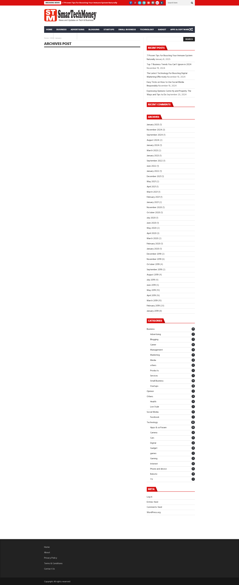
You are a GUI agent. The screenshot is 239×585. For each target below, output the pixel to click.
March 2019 (152, 300)
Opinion (150, 391)
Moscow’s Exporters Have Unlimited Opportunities (66, 88)
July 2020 (151, 218)
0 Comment (85, 113)
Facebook (154, 417)
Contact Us (49, 569)
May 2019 (151, 290)
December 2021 (154, 176)
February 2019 (153, 306)
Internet (154, 464)
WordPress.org (154, 512)
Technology (147, 29)
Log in (149, 497)
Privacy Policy (50, 558)
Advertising (77, 29)
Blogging (94, 29)
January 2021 (153, 202)
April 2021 (151, 187)
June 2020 (151, 223)
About (47, 552)
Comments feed (154, 507)
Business (61, 29)
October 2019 (153, 264)
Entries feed (152, 502)
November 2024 (154, 130)
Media (153, 360)
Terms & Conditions (53, 563)
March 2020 (152, 238)
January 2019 (153, 311)
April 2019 (151, 295)
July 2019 (151, 280)
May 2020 (151, 228)
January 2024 (153, 145)
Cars (48, 36)
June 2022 (151, 166)
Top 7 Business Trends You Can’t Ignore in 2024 (169, 64)
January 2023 (153, 156)
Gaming (153, 458)
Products (154, 371)
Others (150, 396)
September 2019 (154, 269)
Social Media (153, 412)
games (153, 453)
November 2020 (154, 207)
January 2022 (153, 171)
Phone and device (65, 36)
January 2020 (153, 249)
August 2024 (153, 140)
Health (153, 402)
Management (156, 350)
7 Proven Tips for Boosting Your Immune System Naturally (90, 2)
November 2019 (154, 259)
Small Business (127, 29)
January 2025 (153, 125)
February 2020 (153, 244)
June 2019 (151, 285)
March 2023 (152, 150)
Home (49, 29)
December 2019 (154, 254)
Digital (153, 443)
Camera (153, 433)
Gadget (162, 29)
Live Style (154, 407)
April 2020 (151, 233)
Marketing (155, 355)
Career (153, 345)
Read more (49, 113)
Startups (109, 29)
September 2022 (155, 161)
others (153, 365)
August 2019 (153, 275)
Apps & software (179, 29)
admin (50, 93)
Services (154, 376)
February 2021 (153, 197)
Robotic (154, 474)
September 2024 (155, 135)
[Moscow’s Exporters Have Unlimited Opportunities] (67, 66)
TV (151, 479)
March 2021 (152, 192)
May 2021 (151, 181)
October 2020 (153, 212)
